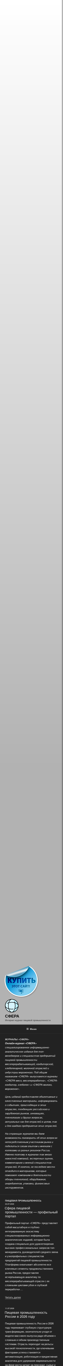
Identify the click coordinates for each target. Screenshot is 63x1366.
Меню (33, 1029)
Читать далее (13, 1297)
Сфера (12, 1016)
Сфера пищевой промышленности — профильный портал (31, 1212)
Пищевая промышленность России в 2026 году (26, 1314)
